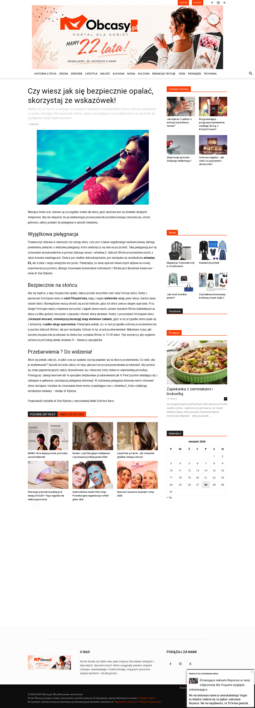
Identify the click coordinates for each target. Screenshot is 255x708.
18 (180, 477)
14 (205, 470)
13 (197, 470)
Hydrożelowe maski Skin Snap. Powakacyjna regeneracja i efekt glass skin (90, 495)
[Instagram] (218, 2)
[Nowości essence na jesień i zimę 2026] (137, 475)
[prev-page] (30, 505)
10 (171, 470)
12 (189, 470)
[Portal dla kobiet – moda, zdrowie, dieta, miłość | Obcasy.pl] (127, 37)
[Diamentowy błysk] (213, 250)
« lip (169, 497)
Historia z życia (45, 73)
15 (214, 470)
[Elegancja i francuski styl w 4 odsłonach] (181, 250)
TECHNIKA (210, 73)
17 (171, 477)
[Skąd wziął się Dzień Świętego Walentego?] (181, 145)
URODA (63, 73)
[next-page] (36, 505)
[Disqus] (93, 567)
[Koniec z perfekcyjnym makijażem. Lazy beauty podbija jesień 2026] (92, 436)
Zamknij (252, 672)
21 (205, 477)
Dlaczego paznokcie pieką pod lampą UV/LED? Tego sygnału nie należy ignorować (46, 495)
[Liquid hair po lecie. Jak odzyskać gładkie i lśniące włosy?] (137, 436)
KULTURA (144, 73)
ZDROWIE (77, 73)
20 (197, 477)
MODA (131, 73)
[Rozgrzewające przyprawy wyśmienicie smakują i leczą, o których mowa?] (213, 106)
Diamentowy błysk (209, 262)
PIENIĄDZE (194, 73)
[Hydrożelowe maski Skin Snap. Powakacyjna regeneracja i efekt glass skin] (92, 475)
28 (205, 484)
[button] (250, 74)
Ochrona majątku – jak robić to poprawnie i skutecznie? (211, 161)
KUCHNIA (119, 73)
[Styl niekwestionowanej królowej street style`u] (213, 281)
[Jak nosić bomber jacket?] (181, 281)
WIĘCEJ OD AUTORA (72, 414)
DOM (182, 73)
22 (214, 477)
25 (180, 484)
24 (171, 484)
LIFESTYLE (91, 73)
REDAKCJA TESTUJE (163, 73)
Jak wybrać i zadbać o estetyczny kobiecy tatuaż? (179, 122)
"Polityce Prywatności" (150, 701)
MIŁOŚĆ (105, 73)
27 (197, 484)
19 (189, 477)
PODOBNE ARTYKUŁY (42, 414)
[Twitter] (224, 2)
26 (189, 484)
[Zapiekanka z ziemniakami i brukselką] (197, 362)
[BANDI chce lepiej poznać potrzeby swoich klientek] (48, 436)
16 (222, 470)
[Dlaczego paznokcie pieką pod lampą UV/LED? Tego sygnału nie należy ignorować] (48, 475)
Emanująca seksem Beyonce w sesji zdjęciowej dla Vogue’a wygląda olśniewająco (219, 684)
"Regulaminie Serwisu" (125, 701)
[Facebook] (212, 2)
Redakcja (184, 687)
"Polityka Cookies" (147, 698)
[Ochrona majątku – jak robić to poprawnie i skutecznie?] (213, 145)
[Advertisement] (197, 198)
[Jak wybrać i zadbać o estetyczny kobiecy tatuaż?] (181, 106)
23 (222, 477)
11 (180, 470)
